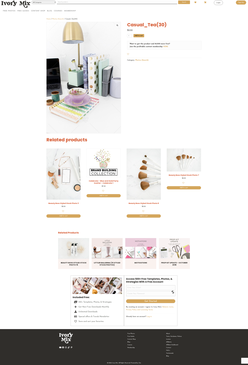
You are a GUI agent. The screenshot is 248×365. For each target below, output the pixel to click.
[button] (117, 25)
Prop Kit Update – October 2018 (174, 264)
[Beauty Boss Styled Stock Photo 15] (73, 248)
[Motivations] (140, 248)
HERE (165, 47)
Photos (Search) (58, 19)
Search (184, 2)
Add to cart (139, 35)
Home (48, 19)
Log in (149, 316)
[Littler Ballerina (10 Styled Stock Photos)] (107, 248)
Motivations (140, 263)
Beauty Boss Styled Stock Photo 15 (73, 264)
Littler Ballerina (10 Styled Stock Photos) (107, 264)
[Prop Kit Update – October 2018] (174, 248)
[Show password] (173, 291)
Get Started (151, 301)
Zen (140, 363)
